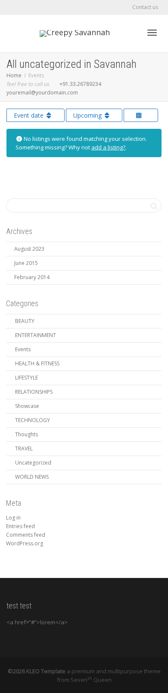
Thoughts (26, 434)
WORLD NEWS (32, 476)
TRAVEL (24, 448)
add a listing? (108, 147)
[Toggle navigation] (152, 32)
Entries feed (20, 526)
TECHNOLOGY (32, 420)
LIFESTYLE (26, 377)
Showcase (27, 406)
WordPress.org (24, 543)
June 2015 (26, 263)
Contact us (145, 7)
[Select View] (141, 115)
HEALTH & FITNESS (37, 363)
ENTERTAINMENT (35, 335)
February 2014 (32, 277)
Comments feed (25, 534)
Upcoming (88, 115)
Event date (29, 115)
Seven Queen (91, 680)
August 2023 (29, 248)
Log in (13, 517)
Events (23, 349)
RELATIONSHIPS (34, 391)
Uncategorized (33, 462)
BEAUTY (24, 321)
